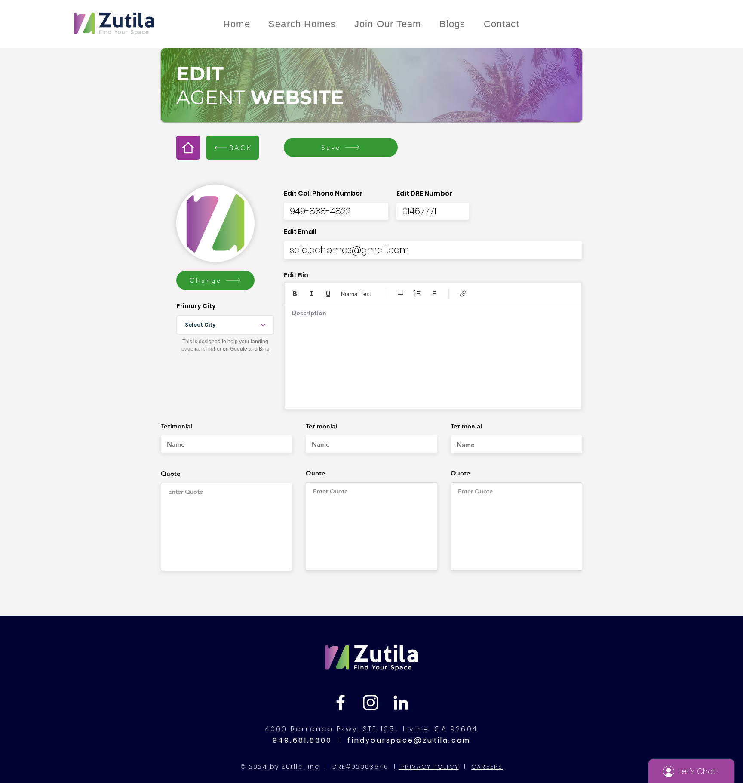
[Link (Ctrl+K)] (463, 293)
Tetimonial (176, 426)
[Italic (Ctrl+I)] (311, 293)
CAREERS (487, 766)
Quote (171, 473)
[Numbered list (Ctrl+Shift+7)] (417, 293)
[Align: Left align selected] (400, 293)
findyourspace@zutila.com (407, 740)
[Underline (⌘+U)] (328, 293)
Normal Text (356, 294)
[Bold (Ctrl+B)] (295, 293)
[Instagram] (370, 702)
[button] (215, 280)
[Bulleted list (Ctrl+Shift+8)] (434, 293)
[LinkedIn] (400, 702)
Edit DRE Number (424, 193)
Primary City (196, 306)
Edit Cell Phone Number (323, 193)
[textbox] (433, 354)
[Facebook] (340, 702)
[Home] (188, 148)
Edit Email (300, 231)
